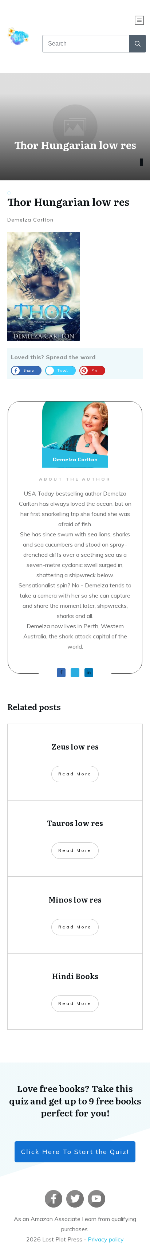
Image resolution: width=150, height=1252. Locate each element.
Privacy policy (106, 1239)
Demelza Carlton (30, 219)
